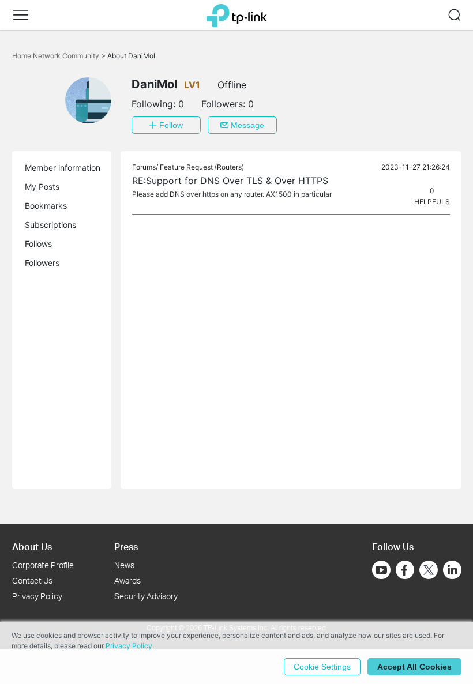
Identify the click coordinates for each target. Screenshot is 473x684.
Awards (127, 580)
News (124, 565)
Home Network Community (56, 55)
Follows (38, 244)
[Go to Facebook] (405, 570)
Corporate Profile (43, 565)
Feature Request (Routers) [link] (202, 167)
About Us (32, 546)
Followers (42, 263)
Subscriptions (50, 225)
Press (126, 546)
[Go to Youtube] (381, 570)
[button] (20, 15)
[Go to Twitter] (428, 571)
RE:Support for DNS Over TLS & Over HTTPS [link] (230, 180)
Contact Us (32, 580)
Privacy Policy (37, 596)
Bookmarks (46, 206)
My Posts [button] (42, 186)
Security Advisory (146, 596)
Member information (62, 167)
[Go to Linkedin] (452, 570)
